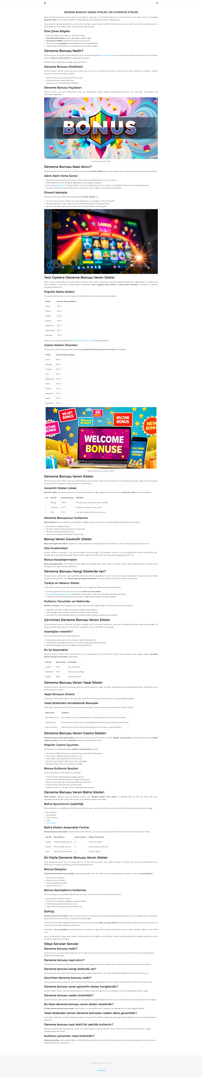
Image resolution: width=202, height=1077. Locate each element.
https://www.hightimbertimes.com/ (59, 594)
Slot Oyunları (51, 823)
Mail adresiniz (61, 185)
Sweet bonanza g (108, 55)
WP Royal (93, 1063)
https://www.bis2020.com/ (83, 340)
